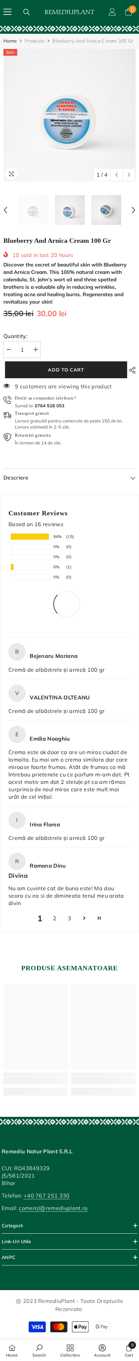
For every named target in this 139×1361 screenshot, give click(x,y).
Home (10, 41)
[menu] (7, 12)
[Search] (27, 12)
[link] (69, 29)
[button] (116, 175)
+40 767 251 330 (47, 1195)
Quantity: (15, 336)
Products (35, 41)
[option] (69, 115)
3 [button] (69, 918)
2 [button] (54, 918)
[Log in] (112, 12)
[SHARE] (131, 370)
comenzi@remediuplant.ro (53, 1208)
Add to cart (64, 370)
